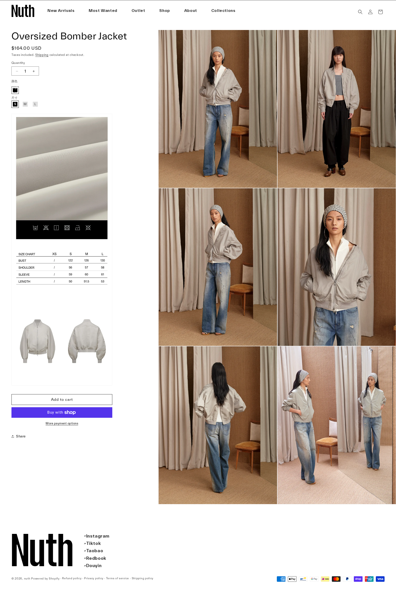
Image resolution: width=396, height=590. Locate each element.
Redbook (96, 558)
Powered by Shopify (45, 578)
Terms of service (117, 578)
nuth (27, 578)
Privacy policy (93, 578)
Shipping (42, 55)
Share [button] (21, 436)
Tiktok (93, 543)
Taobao (94, 550)
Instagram (98, 535)
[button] (190, 10)
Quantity (18, 63)
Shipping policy (143, 578)
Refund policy (71, 578)
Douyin (94, 565)
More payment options (62, 423)
